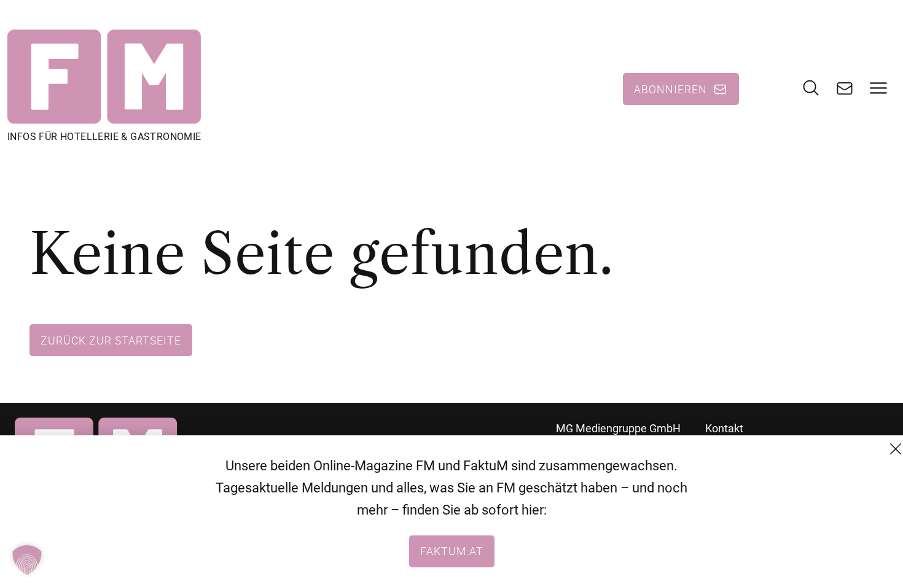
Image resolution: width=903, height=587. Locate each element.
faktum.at (451, 550)
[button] (27, 560)
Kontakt (724, 428)
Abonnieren (670, 89)
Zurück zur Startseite (111, 340)
